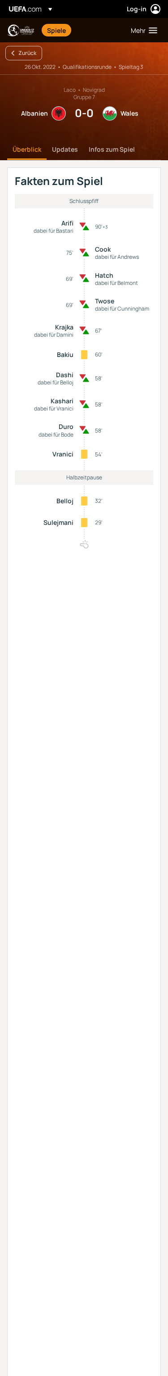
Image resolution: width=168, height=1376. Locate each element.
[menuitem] (81, 30)
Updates (65, 149)
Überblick (27, 149)
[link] (56, 30)
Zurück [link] (27, 53)
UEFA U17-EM (20, 30)
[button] (142, 30)
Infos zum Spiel (112, 149)
